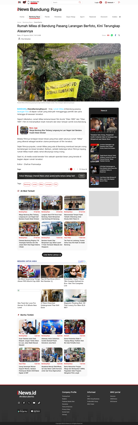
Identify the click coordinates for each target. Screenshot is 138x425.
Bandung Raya (34, 17)
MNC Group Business (93, 399)
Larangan (48, 184)
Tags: (19, 183)
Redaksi (64, 399)
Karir (88, 396)
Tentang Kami (66, 396)
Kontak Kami (65, 412)
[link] (108, 35)
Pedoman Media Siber (68, 401)
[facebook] (115, 35)
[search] (80, 2)
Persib (47, 17)
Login (97, 2)
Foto (55, 184)
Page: (19, 169)
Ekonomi (104, 17)
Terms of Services (67, 406)
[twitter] (119, 35)
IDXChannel (113, 401)
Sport (82, 17)
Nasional (92, 17)
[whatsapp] (111, 35)
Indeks (114, 17)
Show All (84, 169)
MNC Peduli (90, 404)
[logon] (19, 2)
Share (104, 35)
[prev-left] (68, 169)
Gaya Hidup (70, 17)
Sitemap (64, 414)
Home (22, 17)
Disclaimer (65, 404)
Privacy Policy (66, 409)
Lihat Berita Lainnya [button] (51, 255)
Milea (61, 109)
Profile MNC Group (92, 401)
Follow (82, 176)
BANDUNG (21, 109)
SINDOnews (113, 399)
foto (27, 112)
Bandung (27, 184)
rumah (56, 109)
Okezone (112, 396)
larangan (21, 112)
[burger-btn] (119, 2)
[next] (80, 169)
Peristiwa (57, 17)
